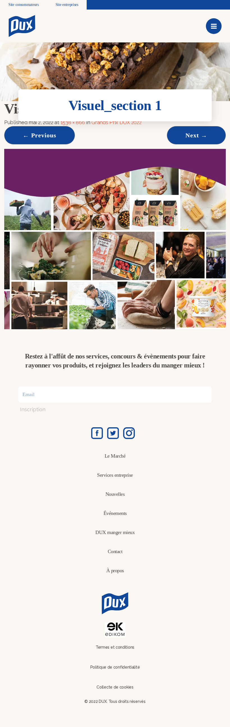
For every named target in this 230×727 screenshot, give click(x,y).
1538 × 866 (73, 122)
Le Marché (115, 456)
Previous (39, 135)
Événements (115, 513)
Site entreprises (67, 5)
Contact (115, 551)
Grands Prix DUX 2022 (116, 122)
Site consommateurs (23, 5)
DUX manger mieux (115, 532)
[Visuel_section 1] (115, 239)
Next (196, 135)
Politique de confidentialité (115, 667)
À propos (115, 570)
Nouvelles (115, 494)
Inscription (32, 409)
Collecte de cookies (114, 687)
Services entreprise (115, 475)
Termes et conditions (115, 647)
